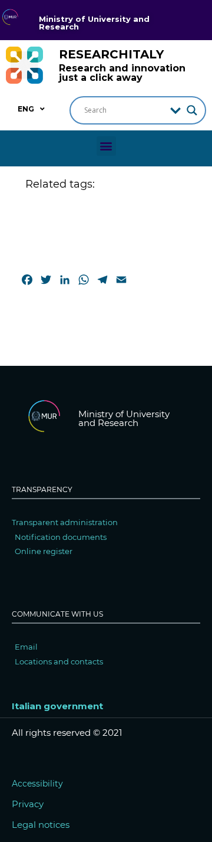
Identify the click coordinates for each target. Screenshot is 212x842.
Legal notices (40, 824)
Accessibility (37, 783)
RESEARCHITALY (111, 54)
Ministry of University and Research (94, 22)
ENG (26, 108)
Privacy (28, 804)
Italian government (57, 706)
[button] (106, 146)
